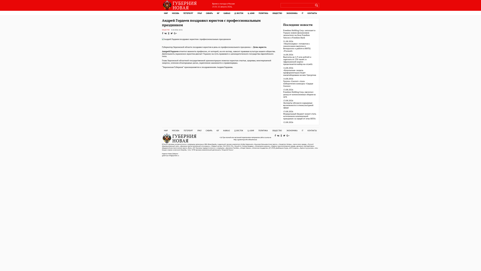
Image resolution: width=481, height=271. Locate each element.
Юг (218, 13)
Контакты (312, 13)
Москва (175, 13)
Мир (166, 13)
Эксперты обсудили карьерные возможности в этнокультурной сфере (298, 105)
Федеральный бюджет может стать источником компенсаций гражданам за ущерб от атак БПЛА (299, 116)
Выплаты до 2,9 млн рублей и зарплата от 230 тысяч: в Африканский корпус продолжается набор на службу (298, 60)
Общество (277, 13)
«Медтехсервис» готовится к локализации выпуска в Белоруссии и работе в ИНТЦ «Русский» (297, 47)
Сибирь (209, 13)
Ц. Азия (251, 13)
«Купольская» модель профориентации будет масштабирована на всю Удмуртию (299, 72)
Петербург (188, 13)
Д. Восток (238, 13)
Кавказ (227, 13)
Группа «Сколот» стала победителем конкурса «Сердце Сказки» (298, 83)
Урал (199, 13)
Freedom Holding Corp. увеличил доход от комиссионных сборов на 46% (299, 94)
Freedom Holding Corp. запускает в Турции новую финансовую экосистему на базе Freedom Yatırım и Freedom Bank (299, 34)
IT (302, 13)
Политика (263, 13)
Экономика (291, 13)
